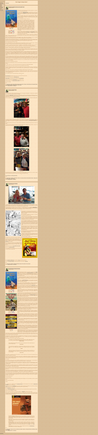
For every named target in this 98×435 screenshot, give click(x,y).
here (11, 390)
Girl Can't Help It (22, 84)
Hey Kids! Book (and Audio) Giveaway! (14, 268)
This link (6, 386)
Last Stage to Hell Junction (14, 175)
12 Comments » (15, 264)
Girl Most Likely (33, 285)
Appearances (12, 263)
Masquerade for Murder (25, 12)
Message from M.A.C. (10, 85)
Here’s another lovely (8, 75)
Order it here (7, 241)
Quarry (23, 263)
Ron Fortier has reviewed (11, 261)
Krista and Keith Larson (29, 84)
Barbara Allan (1, 10)
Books (1, 4)
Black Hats (26, 261)
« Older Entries (1, 433)
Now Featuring (2, 3)
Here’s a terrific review (8, 175)
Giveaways (25, 84)
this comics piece (15, 79)
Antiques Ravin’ (35, 207)
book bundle (23, 391)
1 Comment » (14, 179)
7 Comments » (14, 85)
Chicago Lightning (15, 84)
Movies (1, 5)
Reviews (25, 263)
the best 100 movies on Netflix (16, 80)
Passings (21, 263)
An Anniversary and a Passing (12, 183)
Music (1, 6)
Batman (11, 84)
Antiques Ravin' (8, 84)
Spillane (9, 178)
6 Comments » (14, 430)
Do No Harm (18, 84)
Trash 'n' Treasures (13, 178)
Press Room (1, 9)
